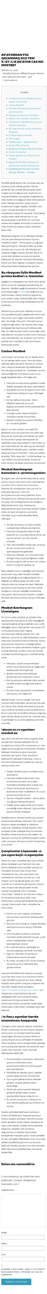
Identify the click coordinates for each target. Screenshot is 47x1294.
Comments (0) (10, 80)
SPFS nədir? (14, 139)
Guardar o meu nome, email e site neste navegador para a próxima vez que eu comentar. (23, 1272)
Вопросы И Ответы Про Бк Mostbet (26, 149)
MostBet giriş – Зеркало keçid (23, 142)
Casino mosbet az (17, 152)
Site (3, 1254)
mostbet (22, 292)
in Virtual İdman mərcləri (20, 135)
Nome (5, 1232)
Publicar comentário (16, 1281)
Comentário (8, 1190)
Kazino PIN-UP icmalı (19, 145)
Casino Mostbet (16, 105)
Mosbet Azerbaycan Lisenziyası (24, 115)
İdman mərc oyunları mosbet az (24, 118)
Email (5, 1243)
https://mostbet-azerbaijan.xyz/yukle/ (20, 990)
